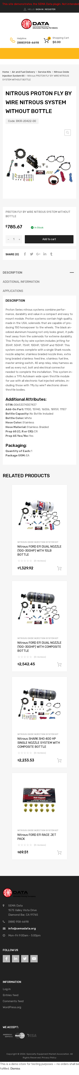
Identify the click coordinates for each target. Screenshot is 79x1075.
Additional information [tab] (21, 281)
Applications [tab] (13, 291)
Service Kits (44, 72)
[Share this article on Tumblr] (51, 254)
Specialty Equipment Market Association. (48, 1054)
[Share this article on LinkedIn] (44, 254)
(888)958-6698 (26, 42)
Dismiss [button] (15, 1068)
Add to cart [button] (59, 568)
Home (5, 72)
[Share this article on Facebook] (24, 254)
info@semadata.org (22, 928)
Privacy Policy (49, 1057)
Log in (7, 989)
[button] (67, 132)
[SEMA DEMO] (39, 28)
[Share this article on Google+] (37, 254)
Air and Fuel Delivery (23, 72)
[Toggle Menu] (74, 51)
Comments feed (13, 1001)
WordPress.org (12, 1007)
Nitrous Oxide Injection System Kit (37, 542)
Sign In (39, 9)
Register (50, 9)
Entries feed (10, 995)
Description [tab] (12, 272)
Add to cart (49, 239)
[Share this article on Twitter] (31, 254)
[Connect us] (6, 959)
